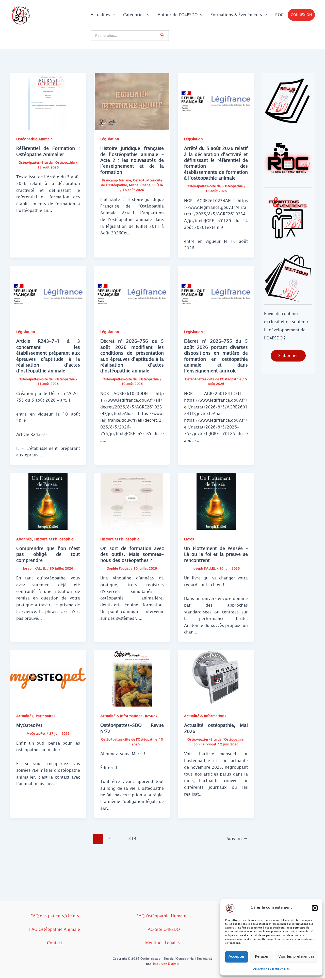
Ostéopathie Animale (34, 139)
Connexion (301, 15)
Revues (151, 716)
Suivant (237, 838)
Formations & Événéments (236, 15)
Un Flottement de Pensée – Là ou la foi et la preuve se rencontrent (216, 554)
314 (132, 838)
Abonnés (24, 539)
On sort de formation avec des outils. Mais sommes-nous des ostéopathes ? (132, 554)
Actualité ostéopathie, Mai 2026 (216, 728)
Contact (54, 943)
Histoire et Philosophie (53, 539)
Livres (189, 539)
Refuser (262, 956)
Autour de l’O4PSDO (178, 15)
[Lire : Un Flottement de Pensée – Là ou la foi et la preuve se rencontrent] (216, 501)
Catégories (133, 15)
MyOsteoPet (29, 725)
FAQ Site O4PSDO (162, 929)
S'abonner (288, 355)
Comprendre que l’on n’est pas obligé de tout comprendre (48, 554)
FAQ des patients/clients (54, 916)
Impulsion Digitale (166, 964)
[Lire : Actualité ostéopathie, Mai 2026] (216, 678)
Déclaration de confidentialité (271, 969)
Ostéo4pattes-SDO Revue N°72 (132, 728)
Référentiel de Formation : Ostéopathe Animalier (48, 151)
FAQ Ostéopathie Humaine (162, 916)
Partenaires (45, 716)
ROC (279, 15)
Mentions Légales (162, 943)
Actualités (100, 15)
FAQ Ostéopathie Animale (54, 929)
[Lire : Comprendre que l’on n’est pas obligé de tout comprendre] (48, 501)
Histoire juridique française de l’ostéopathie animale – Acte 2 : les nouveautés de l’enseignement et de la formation (132, 160)
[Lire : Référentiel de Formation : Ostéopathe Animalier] (48, 101)
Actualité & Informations (121, 716)
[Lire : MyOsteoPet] (48, 678)
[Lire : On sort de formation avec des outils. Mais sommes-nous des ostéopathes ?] (132, 501)
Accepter (237, 956)
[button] (314, 908)
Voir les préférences (296, 956)
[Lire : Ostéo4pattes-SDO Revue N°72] (132, 678)
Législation (109, 139)
